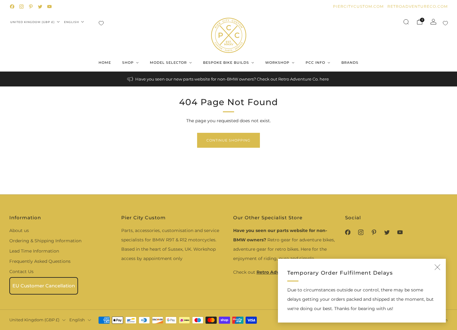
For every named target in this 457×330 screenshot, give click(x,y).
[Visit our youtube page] (49, 6)
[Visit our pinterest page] (30, 6)
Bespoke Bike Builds (226, 62)
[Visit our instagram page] (21, 6)
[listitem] (228, 79)
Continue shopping (228, 140)
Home (105, 62)
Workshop (277, 62)
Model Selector (168, 62)
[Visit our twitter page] (40, 6)
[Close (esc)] (437, 267)
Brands (349, 62)
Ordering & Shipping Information (45, 241)
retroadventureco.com (417, 6)
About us (19, 230)
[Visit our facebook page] (12, 6)
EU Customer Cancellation (43, 286)
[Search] (406, 22)
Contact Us (21, 271)
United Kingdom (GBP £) (32, 22)
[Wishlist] (101, 23)
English (71, 22)
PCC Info (315, 62)
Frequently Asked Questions (40, 261)
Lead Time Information (34, 251)
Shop (128, 62)
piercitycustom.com (358, 6)
